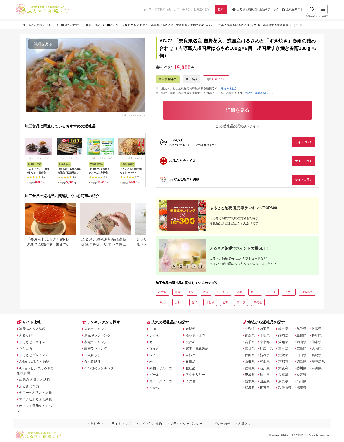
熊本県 (317, 342)
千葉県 (265, 335)
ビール (154, 374)
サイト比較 (31, 322)
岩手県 (250, 342)
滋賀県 (283, 355)
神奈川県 (266, 348)
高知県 (301, 381)
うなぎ (154, 348)
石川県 (265, 368)
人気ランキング (95, 328)
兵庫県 (283, 374)
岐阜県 (283, 328)
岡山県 (301, 342)
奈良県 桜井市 (167, 79)
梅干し (255, 292)
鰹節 (192, 292)
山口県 (301, 355)
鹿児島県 (318, 361)
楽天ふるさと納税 (32, 328)
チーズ (272, 292)
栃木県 (250, 381)
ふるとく (244, 423)
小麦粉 (162, 292)
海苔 (206, 292)
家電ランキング (95, 342)
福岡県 (301, 387)
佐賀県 (317, 328)
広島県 (301, 348)
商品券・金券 (195, 335)
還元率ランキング (97, 335)
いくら (154, 335)
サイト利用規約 (150, 423)
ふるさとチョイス (32, 342)
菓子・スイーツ (160, 381)
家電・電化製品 (197, 348)
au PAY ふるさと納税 (34, 379)
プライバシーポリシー (186, 423)
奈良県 (283, 381)
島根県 (301, 335)
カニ (152, 342)
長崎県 (317, 335)
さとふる (25, 348)
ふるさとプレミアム (34, 355)
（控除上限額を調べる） (258, 93)
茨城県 (250, 374)
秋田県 (250, 355)
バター (289, 292)
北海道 (250, 328)
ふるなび (25, 335)
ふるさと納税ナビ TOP (40, 25)
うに (152, 355)
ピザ (225, 302)
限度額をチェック (258, 9)
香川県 (301, 368)
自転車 (190, 355)
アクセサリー (195, 374)
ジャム (162, 302)
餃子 (195, 302)
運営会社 (96, 423)
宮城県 (250, 348)
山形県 (250, 361)
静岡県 (283, 335)
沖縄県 (317, 368)
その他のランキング (99, 368)
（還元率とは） (228, 88)
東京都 (265, 342)
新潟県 (265, 355)
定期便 (190, 328)
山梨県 (265, 381)
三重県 (283, 348)
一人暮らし (92, 355)
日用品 (190, 361)
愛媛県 (301, 374)
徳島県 (301, 361)
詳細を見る (43, 44)
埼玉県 (265, 328)
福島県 (250, 368)
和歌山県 (284, 387)
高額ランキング (95, 348)
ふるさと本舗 (29, 386)
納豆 (239, 292)
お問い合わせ (220, 423)
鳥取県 (301, 328)
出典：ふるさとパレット (133, 115)
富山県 (265, 361)
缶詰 (178, 292)
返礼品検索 (71, 25)
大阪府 (283, 368)
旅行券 (190, 342)
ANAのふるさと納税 (34, 361)
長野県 (265, 387)
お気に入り (312, 15)
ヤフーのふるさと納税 (35, 392)
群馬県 (250, 387)
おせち (154, 387)
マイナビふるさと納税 (35, 399)
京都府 (283, 361)
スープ (241, 302)
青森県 (250, 335)
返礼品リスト (294, 9)
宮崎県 (317, 355)
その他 (258, 302)
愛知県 (283, 342)
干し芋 (210, 302)
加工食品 (94, 25)
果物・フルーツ (160, 368)
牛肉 (152, 328)
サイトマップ (121, 423)
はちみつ (307, 292)
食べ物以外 (92, 361)
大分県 (317, 348)
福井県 (265, 374)
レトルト (222, 292)
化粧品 (190, 368)
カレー (179, 302)
